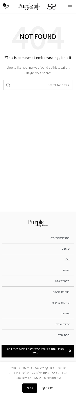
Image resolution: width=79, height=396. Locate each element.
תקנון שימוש (62, 281)
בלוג (67, 259)
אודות (66, 270)
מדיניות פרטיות (61, 302)
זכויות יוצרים (63, 324)
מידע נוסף (48, 388)
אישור (30, 388)
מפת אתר (64, 335)
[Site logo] (29, 6)
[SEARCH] (8, 85)
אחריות (65, 313)
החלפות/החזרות (60, 237)
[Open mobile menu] (70, 6)
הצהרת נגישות (61, 291)
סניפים (66, 248)
